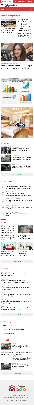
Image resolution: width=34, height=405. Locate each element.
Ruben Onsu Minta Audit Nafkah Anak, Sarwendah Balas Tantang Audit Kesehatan (15, 281)
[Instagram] (17, 390)
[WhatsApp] (20, 390)
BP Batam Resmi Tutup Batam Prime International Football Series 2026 (8, 253)
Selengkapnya (16, 174)
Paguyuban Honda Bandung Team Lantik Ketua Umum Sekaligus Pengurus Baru (21, 359)
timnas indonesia (19, 329)
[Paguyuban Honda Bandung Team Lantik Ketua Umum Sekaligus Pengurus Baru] (17, 354)
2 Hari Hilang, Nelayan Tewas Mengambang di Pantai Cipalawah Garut (18, 194)
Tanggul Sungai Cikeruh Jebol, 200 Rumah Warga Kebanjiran (22, 167)
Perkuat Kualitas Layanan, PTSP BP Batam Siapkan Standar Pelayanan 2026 (24, 253)
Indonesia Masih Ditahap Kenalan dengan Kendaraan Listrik (21, 346)
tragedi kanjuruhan (9, 333)
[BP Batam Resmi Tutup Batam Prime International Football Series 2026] (8, 246)
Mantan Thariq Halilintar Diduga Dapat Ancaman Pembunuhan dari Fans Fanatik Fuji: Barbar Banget (16, 68)
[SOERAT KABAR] (11, 5)
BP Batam (6, 326)
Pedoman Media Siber (18, 397)
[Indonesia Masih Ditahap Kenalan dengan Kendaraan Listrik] (6, 346)
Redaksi (29, 397)
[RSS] (24, 390)
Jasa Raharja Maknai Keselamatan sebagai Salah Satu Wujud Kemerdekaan (8, 30)
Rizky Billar (6, 329)
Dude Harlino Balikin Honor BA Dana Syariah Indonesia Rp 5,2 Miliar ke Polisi (15, 309)
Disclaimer (6, 397)
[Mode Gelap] (28, 5)
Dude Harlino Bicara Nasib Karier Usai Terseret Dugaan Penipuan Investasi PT (16, 302)
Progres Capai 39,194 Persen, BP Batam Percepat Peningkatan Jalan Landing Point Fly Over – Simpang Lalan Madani (25, 237)
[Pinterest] (13, 390)
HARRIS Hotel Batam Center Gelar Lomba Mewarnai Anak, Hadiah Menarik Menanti (18, 187)
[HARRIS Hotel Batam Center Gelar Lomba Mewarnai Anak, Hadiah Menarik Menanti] (8, 229)
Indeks (8, 395)
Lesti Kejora (16, 326)
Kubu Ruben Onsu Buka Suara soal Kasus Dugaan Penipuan (14, 274)
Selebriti (4, 63)
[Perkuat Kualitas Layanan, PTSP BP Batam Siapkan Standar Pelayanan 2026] (25, 246)
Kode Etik (15, 395)
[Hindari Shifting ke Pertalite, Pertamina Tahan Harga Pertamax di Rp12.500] (6, 150)
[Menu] (2, 5)
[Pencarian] (31, 5)
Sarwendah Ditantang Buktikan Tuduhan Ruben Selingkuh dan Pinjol (16, 295)
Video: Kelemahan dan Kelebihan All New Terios (18, 214)
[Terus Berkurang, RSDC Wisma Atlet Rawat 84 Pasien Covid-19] (6, 158)
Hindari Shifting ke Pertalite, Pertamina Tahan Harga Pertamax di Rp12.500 (21, 149)
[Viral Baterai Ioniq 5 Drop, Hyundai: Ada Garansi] (6, 366)
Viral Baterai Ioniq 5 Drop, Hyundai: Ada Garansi (20, 365)
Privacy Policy (23, 395)
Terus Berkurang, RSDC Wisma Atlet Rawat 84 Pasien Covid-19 (22, 158)
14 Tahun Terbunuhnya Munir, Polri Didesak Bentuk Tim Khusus (19, 201)
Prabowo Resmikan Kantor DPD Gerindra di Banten (19, 208)
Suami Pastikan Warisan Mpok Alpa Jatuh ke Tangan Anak (15, 288)
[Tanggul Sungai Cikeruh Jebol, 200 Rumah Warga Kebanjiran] (6, 167)
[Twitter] (10, 390)
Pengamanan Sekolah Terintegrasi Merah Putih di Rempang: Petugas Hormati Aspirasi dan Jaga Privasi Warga (25, 35)
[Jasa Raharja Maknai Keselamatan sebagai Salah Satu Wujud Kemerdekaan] (8, 23)
